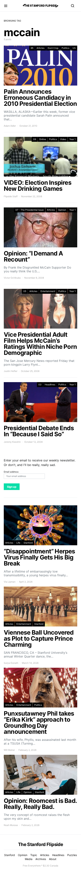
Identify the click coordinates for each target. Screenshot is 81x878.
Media (28, 859)
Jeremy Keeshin (12, 441)
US (74, 48)
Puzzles (72, 855)
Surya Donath (11, 662)
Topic (33, 855)
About (52, 859)
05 (24, 291)
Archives (40, 859)
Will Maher (9, 750)
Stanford (28, 542)
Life (18, 542)
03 (39, 384)
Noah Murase (11, 825)
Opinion (62, 209)
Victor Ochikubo (12, 277)
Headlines (50, 384)
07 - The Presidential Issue (29, 209)
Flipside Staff (11, 196)
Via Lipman (9, 581)
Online (42, 139)
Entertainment (47, 291)
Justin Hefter (10, 371)
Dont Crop (53, 48)
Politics (65, 48)
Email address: (11, 471)
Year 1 (72, 139)
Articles (40, 48)
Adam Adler (10, 125)
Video (63, 139)
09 (34, 139)
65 (32, 48)
